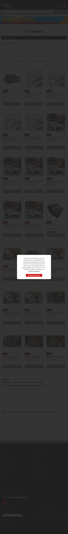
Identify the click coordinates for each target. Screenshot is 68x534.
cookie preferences (34, 271)
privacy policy (26, 267)
